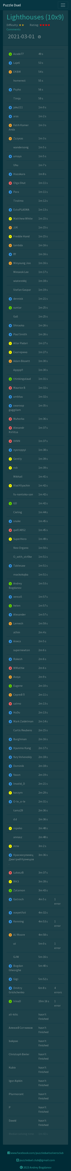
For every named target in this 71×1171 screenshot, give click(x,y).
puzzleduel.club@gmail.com (37, 1160)
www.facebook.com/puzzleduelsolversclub (37, 1153)
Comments (14, 29)
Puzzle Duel (12, 5)
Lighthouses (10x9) (35, 16)
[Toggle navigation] (63, 5)
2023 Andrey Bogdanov (37, 1167)
